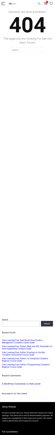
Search (5, 320)
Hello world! (35, 384)
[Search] (39, 3)
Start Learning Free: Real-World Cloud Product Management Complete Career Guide (22, 341)
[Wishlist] (51, 3)
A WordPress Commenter (14, 384)
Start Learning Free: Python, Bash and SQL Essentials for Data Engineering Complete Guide (27, 347)
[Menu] (3, 3)
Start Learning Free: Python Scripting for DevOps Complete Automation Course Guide (23, 353)
